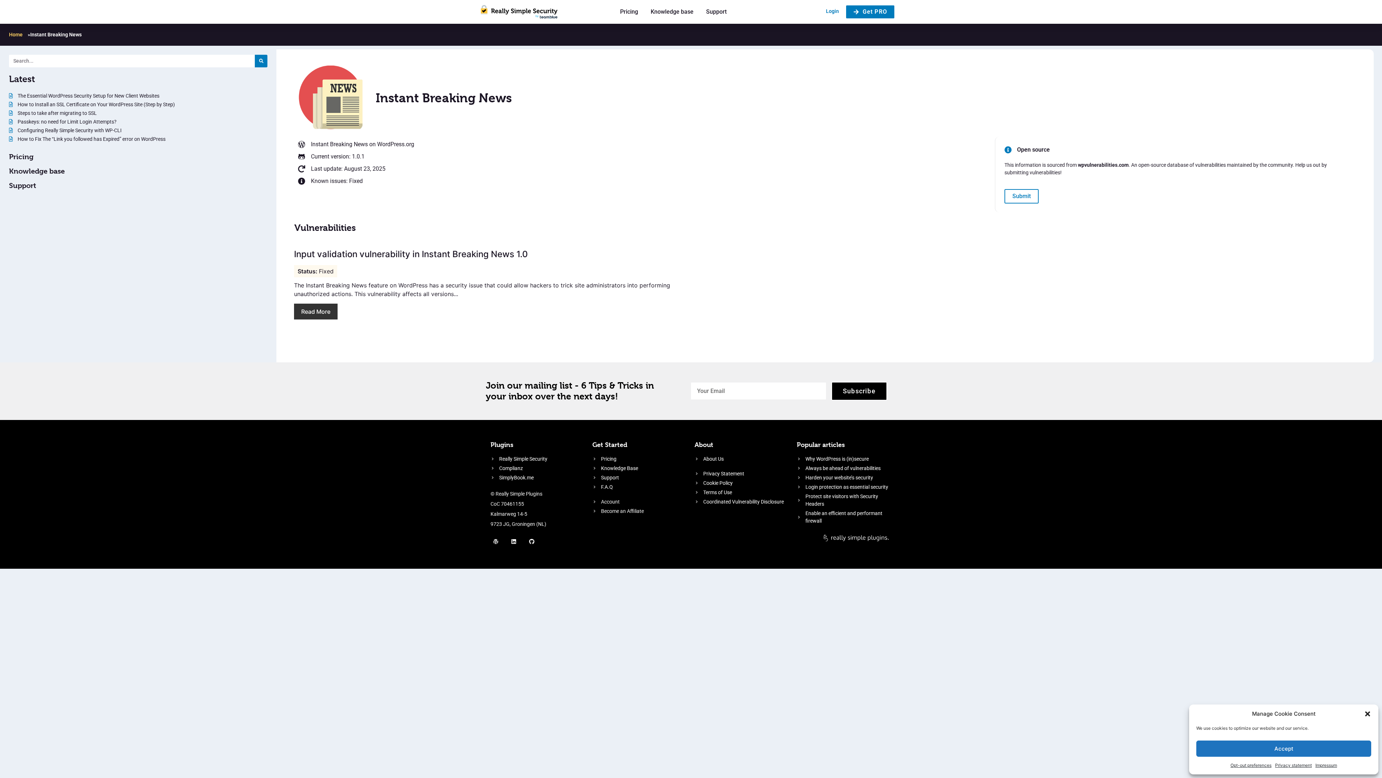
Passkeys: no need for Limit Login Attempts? (67, 122)
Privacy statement (1293, 765)
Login (832, 11)
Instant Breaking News (339, 144)
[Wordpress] (496, 541)
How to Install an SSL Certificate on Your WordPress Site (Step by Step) (96, 104)
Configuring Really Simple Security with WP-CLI (69, 130)
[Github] (532, 541)
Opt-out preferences (1251, 765)
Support (716, 11)
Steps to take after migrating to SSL (57, 113)
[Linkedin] (514, 541)
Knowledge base (672, 11)
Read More (315, 311)
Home (16, 34)
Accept (1283, 748)
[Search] (261, 61)
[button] (1367, 713)
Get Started (609, 444)
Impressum (1326, 765)
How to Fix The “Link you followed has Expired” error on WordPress (91, 139)
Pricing (629, 11)
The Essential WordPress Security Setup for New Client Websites (88, 96)
